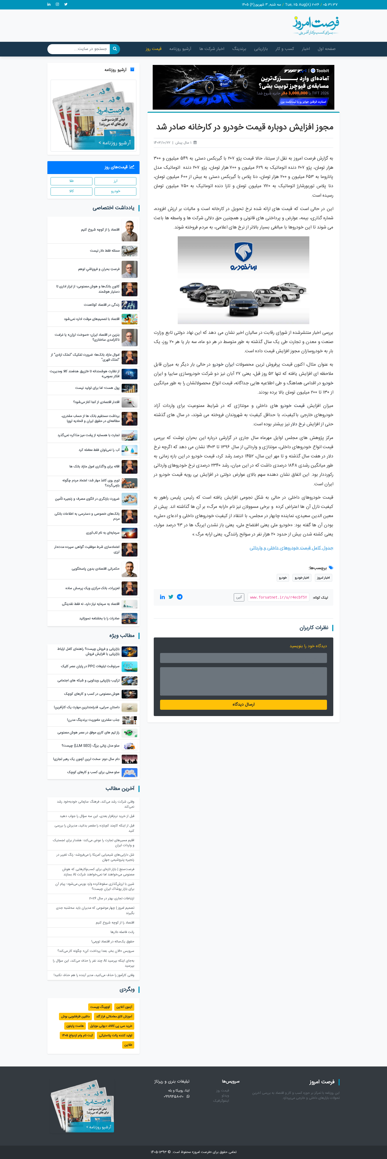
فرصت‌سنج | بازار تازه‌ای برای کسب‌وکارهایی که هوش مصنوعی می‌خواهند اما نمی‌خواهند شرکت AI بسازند (98, 872)
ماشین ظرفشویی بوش (75, 1016)
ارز (115, 181)
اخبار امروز (323, 577)
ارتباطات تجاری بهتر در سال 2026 (111, 898)
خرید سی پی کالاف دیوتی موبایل (111, 1026)
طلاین (128, 1045)
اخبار (306, 49)
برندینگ (239, 49)
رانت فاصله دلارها (122, 932)
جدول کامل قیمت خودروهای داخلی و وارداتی (291, 548)
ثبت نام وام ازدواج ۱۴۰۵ (77, 1035)
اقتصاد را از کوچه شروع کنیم (115, 923)
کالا (71, 191)
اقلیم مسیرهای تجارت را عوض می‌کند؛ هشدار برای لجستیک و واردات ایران (93, 843)
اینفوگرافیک (221, 1101)
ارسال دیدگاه (244, 704)
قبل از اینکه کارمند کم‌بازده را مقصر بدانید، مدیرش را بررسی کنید (94, 828)
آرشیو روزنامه (180, 49)
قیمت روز (153, 49)
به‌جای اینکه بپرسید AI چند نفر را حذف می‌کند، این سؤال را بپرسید (93, 963)
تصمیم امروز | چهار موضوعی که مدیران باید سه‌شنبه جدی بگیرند (95, 910)
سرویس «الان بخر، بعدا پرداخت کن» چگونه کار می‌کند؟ (95, 951)
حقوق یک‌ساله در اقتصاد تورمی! (112, 941)
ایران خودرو (223, 365)
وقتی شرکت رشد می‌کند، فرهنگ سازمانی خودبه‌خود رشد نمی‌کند (95, 804)
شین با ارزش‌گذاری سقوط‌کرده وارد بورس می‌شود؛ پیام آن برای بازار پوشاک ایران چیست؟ (94, 886)
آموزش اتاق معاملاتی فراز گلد (114, 1016)
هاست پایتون (75, 1026)
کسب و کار (285, 49)
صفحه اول (327, 49)
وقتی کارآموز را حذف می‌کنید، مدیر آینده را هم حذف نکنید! (94, 975)
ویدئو (225, 1096)
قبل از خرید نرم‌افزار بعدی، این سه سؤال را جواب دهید (97, 816)
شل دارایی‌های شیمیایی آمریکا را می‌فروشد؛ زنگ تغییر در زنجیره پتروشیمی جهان (95, 857)
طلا (71, 181)
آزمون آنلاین (124, 1007)
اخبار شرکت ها (211, 49)
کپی (239, 597)
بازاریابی (261, 49)
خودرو (327, 383)
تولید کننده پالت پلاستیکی (115, 1035)
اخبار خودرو (302, 577)
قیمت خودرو (292, 406)
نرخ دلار (298, 424)
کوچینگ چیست (100, 1007)
